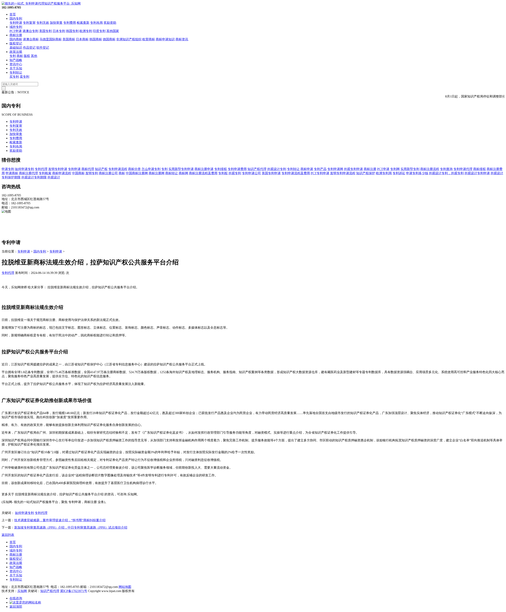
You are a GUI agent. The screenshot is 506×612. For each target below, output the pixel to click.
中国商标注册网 (137, 173)
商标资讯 (182, 39)
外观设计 (53, 177)
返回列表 (8, 534)
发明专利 (91, 173)
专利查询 (446, 169)
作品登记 (29, 47)
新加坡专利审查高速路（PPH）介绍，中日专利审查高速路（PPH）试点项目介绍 (70, 527)
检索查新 (83, 22)
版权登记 (15, 43)
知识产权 (101, 169)
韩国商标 (95, 39)
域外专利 (15, 26)
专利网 (395, 169)
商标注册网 (156, 173)
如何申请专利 (24, 169)
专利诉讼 (399, 173)
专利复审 (29, 22)
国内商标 (15, 39)
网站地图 (125, 586)
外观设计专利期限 (34, 177)
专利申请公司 (251, 173)
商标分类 (134, 169)
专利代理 (41, 169)
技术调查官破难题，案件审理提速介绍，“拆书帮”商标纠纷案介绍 (60, 520)
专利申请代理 (462, 169)
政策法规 (15, 51)
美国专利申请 (271, 173)
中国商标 (78, 173)
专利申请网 (335, 169)
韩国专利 (72, 31)
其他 (34, 56)
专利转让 (15, 72)
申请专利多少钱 (417, 173)
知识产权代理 (256, 169)
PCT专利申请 (320, 173)
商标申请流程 (61, 173)
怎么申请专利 (151, 169)
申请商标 (12, 173)
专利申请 (15, 22)
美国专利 (45, 31)
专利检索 (45, 173)
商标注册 (15, 35)
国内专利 (15, 18)
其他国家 (112, 31)
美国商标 (68, 39)
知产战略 (15, 60)
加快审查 (56, 22)
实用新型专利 (409, 169)
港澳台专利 (30, 31)
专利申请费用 (237, 169)
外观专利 (234, 173)
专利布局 (96, 22)
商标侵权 (479, 169)
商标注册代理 (28, 173)
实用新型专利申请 (181, 169)
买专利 (14, 76)
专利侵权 (220, 169)
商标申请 (306, 169)
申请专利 (8, 169)
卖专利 (24, 76)
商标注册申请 (203, 169)
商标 (20, 56)
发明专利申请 (57, 169)
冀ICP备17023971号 (73, 591)
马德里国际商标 (51, 39)
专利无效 (42, 22)
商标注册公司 (108, 173)
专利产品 (320, 169)
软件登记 (42, 47)
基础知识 (15, 47)
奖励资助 (110, 22)
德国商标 (109, 39)
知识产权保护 (365, 173)
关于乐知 (15, 68)
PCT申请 (15, 31)
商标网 (183, 173)
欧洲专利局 (384, 173)
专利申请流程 (117, 169)
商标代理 (87, 169)
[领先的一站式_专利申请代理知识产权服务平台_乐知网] (41, 3)
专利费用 (69, 22)
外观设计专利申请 (477, 173)
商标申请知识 (165, 39)
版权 (27, 56)
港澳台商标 (31, 39)
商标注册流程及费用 (203, 173)
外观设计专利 (276, 169)
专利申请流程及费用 (295, 173)
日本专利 (59, 31)
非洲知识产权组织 (129, 39)
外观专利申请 (353, 169)
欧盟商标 (148, 39)
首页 (12, 14)
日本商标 (82, 39)
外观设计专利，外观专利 (446, 173)
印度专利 (99, 31)
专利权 (223, 173)
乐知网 (22, 591)
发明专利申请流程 (342, 173)
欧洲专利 (85, 31)
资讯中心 (15, 64)
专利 (12, 56)
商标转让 (171, 173)
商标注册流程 (429, 169)
